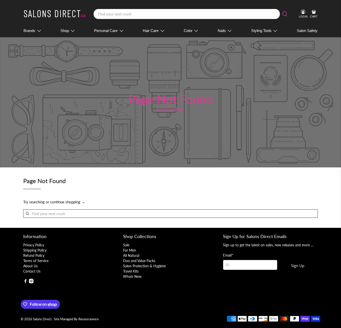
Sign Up (297, 265)
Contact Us (31, 271)
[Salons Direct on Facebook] (25, 282)
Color (188, 30)
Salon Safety (307, 30)
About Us (30, 266)
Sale (126, 245)
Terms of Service (35, 261)
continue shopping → (67, 202)
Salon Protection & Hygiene (144, 266)
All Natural (131, 255)
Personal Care (106, 30)
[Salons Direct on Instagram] (31, 282)
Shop (64, 30)
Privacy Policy (33, 245)
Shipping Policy (34, 250)
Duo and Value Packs (139, 261)
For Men (129, 250)
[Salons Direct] (54, 14)
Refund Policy (33, 255)
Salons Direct (42, 319)
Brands (29, 30)
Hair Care (151, 30)
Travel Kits (131, 271)
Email (228, 255)
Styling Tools (261, 30)
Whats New (132, 276)
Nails (222, 30)
